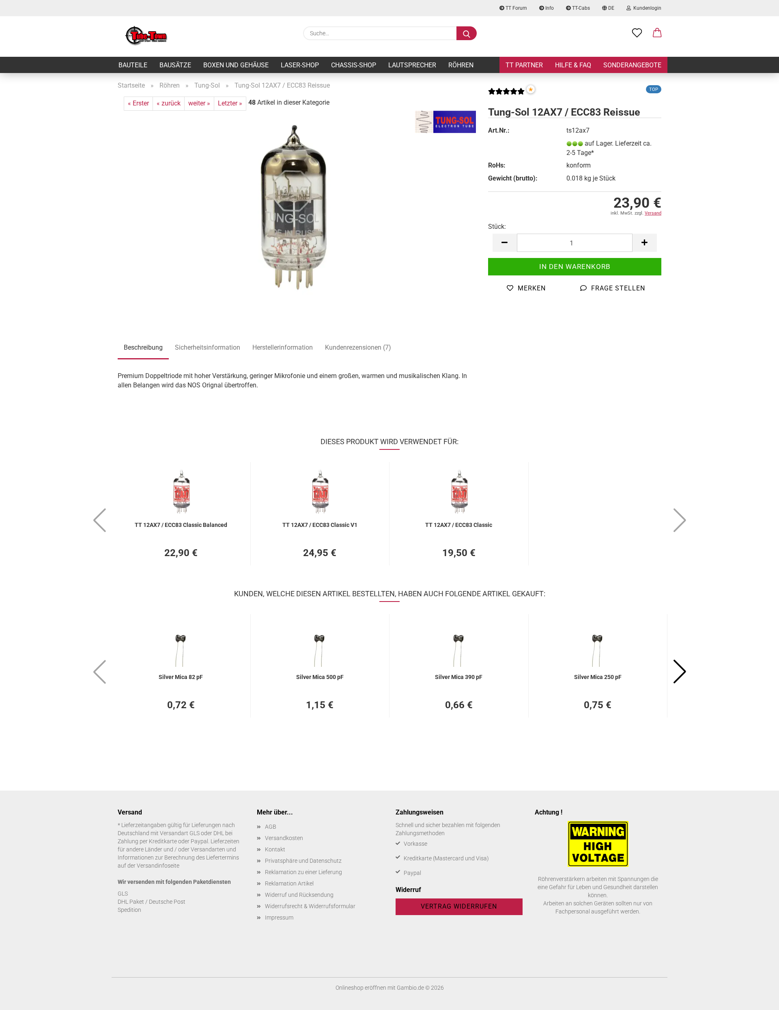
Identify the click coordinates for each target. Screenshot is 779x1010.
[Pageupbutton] (757, 998)
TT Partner (524, 65)
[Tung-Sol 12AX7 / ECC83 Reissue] (296, 211)
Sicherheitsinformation (207, 347)
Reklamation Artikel (289, 883)
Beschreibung (143, 347)
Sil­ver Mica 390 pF (458, 677)
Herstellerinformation (282, 347)
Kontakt (275, 849)
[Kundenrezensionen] (506, 94)
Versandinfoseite (158, 865)
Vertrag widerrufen (459, 906)
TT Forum (515, 8)
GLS (123, 893)
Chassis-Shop (353, 65)
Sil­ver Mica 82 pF (181, 677)
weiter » (199, 103)
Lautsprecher (412, 65)
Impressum (279, 917)
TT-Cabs (580, 8)
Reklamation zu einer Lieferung (303, 872)
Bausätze (175, 65)
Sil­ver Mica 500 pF (320, 677)
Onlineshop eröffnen (361, 987)
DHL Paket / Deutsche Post (151, 901)
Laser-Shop (300, 65)
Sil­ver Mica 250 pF (598, 677)
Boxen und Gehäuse (236, 65)
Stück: (497, 226)
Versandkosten (284, 838)
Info (549, 8)
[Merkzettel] (637, 33)
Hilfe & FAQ (573, 65)
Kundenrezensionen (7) (358, 347)
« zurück (169, 103)
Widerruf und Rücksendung (299, 895)
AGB (270, 826)
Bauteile (132, 65)
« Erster (138, 103)
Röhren (460, 65)
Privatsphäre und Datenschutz (303, 860)
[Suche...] (466, 33)
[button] (657, 33)
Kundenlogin (646, 8)
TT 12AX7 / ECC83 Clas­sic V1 (319, 525)
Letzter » (230, 103)
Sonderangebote (632, 65)
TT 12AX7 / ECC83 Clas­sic (458, 525)
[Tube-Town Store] (146, 36)
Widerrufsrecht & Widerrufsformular (310, 906)
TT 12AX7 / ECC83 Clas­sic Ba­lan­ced (181, 525)
